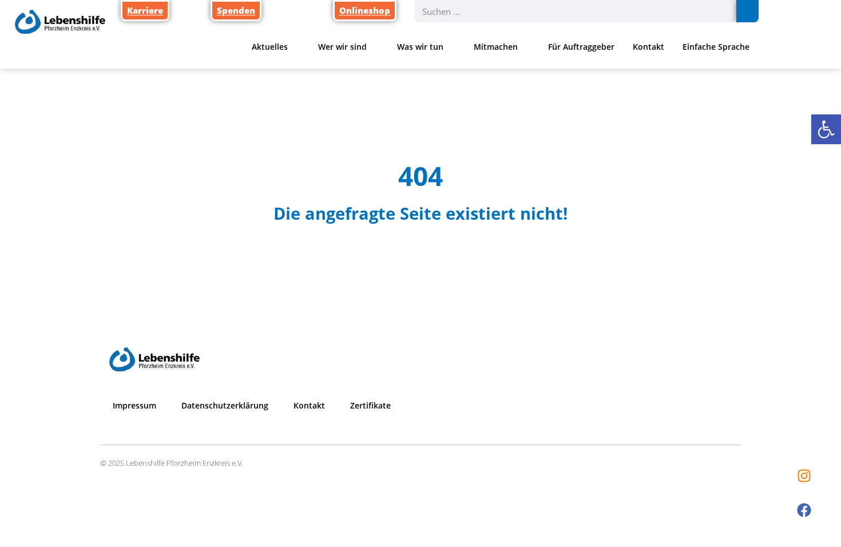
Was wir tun (420, 46)
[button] (826, 129)
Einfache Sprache (716, 46)
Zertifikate (370, 405)
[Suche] (747, 11)
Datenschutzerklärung (224, 405)
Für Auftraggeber (581, 46)
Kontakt (648, 46)
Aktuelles (270, 46)
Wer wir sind (342, 46)
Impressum (134, 405)
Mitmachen (496, 46)
